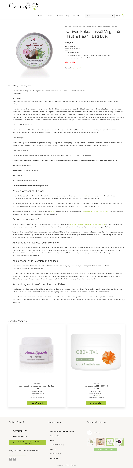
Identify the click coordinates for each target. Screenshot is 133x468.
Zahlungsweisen (55, 454)
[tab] (13, 86)
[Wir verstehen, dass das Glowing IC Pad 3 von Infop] (119, 442)
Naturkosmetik (77, 26)
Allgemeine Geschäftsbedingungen (62, 431)
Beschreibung (13, 86)
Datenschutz (54, 436)
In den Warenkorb (37, 403)
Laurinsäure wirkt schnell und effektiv (95, 211)
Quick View (37, 380)
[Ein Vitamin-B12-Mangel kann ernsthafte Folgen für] (91, 442)
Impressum (54, 458)
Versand (70, 50)
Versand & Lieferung (57, 445)
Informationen (54, 422)
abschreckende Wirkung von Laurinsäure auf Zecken (87, 224)
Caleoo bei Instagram (96, 422)
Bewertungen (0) (25, 86)
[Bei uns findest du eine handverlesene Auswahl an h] (110, 442)
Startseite (68, 26)
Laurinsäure (85, 196)
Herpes (52, 211)
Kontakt (52, 440)
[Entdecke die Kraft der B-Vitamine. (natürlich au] (100, 442)
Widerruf (53, 449)
